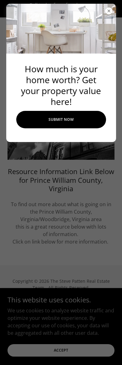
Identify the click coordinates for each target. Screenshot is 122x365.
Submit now (61, 119)
